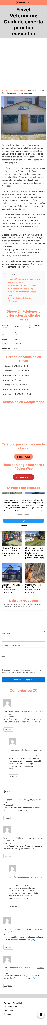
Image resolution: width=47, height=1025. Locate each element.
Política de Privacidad (13, 1003)
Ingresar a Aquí (23, 477)
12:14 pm (40, 968)
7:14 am (41, 711)
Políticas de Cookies (12, 1007)
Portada (5, 90)
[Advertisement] (23, 64)
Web (3, 657)
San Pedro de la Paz (18, 90)
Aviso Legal (8, 1010)
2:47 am (41, 800)
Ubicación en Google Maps (21, 289)
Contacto (7, 1014)
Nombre (6, 634)
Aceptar (23, 521)
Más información (23, 525)
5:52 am (41, 929)
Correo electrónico (12, 645)
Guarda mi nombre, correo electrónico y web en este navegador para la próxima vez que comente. (21, 671)
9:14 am (39, 756)
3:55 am (41, 838)
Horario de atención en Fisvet (22, 285)
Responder (8, 729)
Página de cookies (23, 514)
